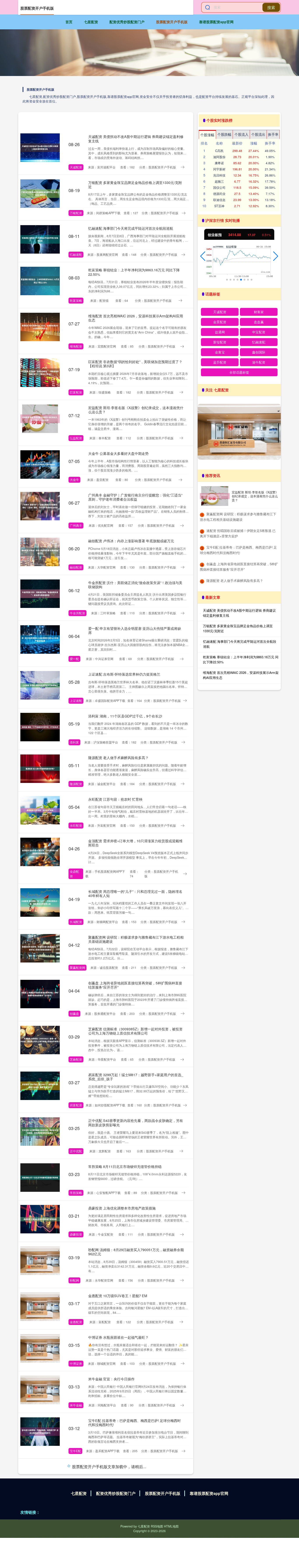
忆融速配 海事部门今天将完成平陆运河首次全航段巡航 (130, 228)
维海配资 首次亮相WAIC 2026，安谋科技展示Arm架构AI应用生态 (135, 318)
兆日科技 (219, 175)
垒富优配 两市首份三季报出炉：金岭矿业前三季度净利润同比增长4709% (136, 1514)
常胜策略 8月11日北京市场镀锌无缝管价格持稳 (125, 1166)
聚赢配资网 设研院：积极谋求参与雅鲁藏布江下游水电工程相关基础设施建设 (136, 939)
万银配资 (76, 213)
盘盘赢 (259, 322)
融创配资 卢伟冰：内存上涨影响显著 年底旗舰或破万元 (131, 540)
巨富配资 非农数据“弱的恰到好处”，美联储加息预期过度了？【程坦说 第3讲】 (135, 363)
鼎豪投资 (76, 1234)
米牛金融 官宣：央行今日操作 (111, 1378)
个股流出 (258, 134)
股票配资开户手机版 (172, 21)
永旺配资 (76, 825)
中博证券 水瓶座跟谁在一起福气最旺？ (118, 1337)
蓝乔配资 (219, 362)
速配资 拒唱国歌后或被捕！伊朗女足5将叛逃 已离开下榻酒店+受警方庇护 (135, 1468)
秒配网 (74, 1280)
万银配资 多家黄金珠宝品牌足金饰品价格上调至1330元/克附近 (135, 184)
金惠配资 (76, 1322)
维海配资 (76, 346)
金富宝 (220, 352)
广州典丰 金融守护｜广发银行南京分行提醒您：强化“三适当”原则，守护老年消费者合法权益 (135, 497)
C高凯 (219, 150)
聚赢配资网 (77, 967)
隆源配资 (76, 784)
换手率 (273, 134)
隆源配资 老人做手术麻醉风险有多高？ (118, 757)
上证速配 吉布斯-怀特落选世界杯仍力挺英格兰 (124, 674)
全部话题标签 (239, 372)
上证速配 (76, 700)
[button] (203, 256)
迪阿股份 (219, 157)
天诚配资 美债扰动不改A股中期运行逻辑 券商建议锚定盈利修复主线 (135, 138)
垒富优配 (76, 1542)
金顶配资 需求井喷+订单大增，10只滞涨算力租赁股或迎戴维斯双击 (135, 843)
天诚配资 (76, 167)
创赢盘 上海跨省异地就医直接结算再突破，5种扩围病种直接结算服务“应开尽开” (135, 985)
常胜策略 (76, 1192)
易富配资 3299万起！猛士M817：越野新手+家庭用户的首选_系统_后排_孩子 (135, 1076)
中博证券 (76, 1363)
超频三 (219, 181)
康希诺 (219, 163)
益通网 (220, 332)
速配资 (74, 1497)
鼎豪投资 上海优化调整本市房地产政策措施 (122, 1208)
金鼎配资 (74, 873)
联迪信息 (219, 200)
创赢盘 (74, 1013)
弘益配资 (76, 438)
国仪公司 (219, 187)
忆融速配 (76, 254)
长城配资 (76, 922)
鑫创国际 (258, 352)
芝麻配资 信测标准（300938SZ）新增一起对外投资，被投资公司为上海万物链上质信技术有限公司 (135, 1031)
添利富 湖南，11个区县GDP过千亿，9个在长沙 (125, 716)
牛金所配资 (77, 613)
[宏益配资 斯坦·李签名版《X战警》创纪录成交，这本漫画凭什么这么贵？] (215, 496)
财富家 (259, 311)
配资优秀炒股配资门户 (126, 21)
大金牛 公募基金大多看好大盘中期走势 (118, 453)
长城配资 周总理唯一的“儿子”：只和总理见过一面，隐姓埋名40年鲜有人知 (135, 893)
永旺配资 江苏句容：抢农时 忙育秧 (115, 799)
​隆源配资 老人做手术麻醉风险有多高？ (234, 580)
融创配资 (76, 567)
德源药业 (219, 193)
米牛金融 (76, 1405)
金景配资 (219, 322)
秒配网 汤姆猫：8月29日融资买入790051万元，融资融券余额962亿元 (136, 1251)
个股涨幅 (207, 134)
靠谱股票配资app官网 (216, 21)
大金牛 (74, 479)
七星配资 (91, 21)
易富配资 (76, 1105)
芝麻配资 (76, 1059)
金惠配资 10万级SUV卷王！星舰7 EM (117, 1295)
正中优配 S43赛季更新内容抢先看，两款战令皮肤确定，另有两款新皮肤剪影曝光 (135, 1122)
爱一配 (74, 659)
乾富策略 (76, 300)
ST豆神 (219, 206)
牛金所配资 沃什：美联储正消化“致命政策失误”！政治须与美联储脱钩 (135, 584)
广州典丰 (76, 525)
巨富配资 (76, 392)
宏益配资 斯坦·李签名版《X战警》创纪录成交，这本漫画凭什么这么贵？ (135, 409)
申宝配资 (258, 332)
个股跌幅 (224, 134)
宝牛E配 (75, 1451)
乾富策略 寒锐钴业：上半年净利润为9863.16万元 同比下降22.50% (134, 272)
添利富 (74, 742)
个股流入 (241, 134)
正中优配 (76, 1151)
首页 (68, 21)
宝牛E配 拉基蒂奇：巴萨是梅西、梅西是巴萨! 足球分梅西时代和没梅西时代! (134, 1422)
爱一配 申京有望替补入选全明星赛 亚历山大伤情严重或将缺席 (134, 630)
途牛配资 (258, 362)
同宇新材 (219, 169)
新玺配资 (219, 342)
